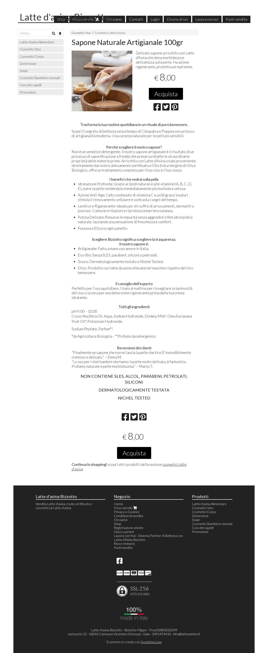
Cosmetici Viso (81, 33)
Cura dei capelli (30, 85)
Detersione (28, 63)
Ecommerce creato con (134, 642)
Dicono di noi (177, 19)
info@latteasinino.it (186, 634)
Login (155, 19)
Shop (117, 524)
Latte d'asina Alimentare (37, 42)
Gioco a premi (124, 532)
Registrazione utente (128, 528)
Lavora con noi (206, 19)
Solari (24, 71)
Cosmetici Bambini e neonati (40, 78)
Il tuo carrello (123, 508)
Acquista (166, 93)
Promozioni (28, 92)
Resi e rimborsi (124, 543)
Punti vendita (236, 19)
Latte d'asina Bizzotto (65, 17)
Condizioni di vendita (128, 516)
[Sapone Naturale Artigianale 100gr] (102, 81)
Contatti (136, 19)
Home (118, 504)
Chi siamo (114, 19)
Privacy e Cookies (126, 512)
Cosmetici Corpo (32, 56)
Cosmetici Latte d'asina (110, 33)
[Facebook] (119, 562)
